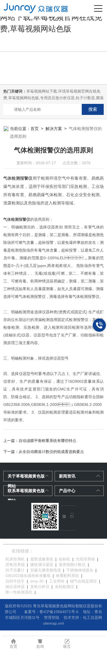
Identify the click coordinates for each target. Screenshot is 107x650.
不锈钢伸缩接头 (79, 570)
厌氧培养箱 (15, 564)
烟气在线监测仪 (83, 581)
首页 (34, 128)
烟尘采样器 (15, 586)
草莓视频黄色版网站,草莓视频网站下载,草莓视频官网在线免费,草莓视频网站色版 (51, 17)
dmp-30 (37, 581)
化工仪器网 (92, 617)
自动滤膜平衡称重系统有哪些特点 (47, 440)
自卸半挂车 (15, 581)
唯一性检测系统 (18, 592)
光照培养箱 (85, 559)
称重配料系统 (67, 575)
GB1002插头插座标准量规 (27, 575)
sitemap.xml (53, 623)
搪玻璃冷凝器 (41, 564)
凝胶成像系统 (41, 559)
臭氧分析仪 (39, 586)
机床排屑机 (15, 559)
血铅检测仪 (64, 586)
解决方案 (54, 128)
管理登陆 (51, 617)
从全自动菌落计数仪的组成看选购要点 (51, 451)
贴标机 (64, 559)
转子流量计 (15, 570)
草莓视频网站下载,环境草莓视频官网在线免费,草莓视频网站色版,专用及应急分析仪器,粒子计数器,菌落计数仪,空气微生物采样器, (53, 98)
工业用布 (56, 581)
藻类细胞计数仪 (72, 564)
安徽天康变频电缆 (45, 570)
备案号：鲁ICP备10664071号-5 (51, 611)
